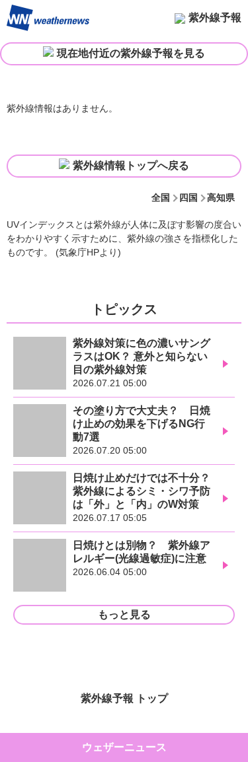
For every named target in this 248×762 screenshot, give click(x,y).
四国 (188, 197)
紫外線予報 (214, 17)
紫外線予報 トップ (124, 698)
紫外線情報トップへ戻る (131, 165)
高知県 (221, 197)
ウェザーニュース (124, 747)
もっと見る (124, 614)
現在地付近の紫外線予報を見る (131, 53)
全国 (160, 197)
